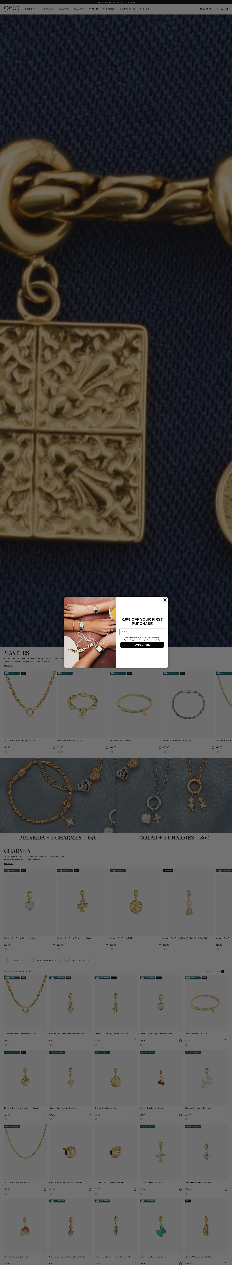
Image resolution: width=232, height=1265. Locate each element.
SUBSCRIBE (142, 645)
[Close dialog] (165, 600)
